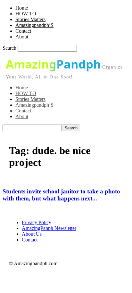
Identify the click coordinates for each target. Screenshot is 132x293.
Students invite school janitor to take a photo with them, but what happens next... (61, 195)
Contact (23, 31)
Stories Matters (30, 19)
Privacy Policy (36, 222)
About (21, 36)
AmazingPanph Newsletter (49, 228)
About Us (32, 234)
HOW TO (25, 13)
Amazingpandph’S (34, 25)
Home (21, 8)
